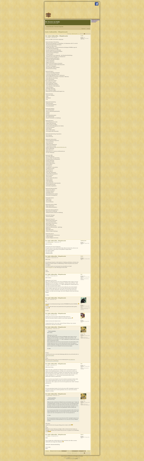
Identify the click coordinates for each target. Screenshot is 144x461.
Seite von (74, 33)
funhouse (82, 434)
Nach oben (89, 254)
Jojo (48, 299)
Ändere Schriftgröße (89, 26)
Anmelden (88, 28)
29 (80, 33)
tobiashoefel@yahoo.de (61, 147)
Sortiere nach (69, 450)
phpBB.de (76, 458)
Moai (48, 275)
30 (81, 33)
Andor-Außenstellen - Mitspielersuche (56, 32)
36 (89, 33)
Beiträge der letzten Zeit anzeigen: (55, 450)
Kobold (48, 257)
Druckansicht (87, 26)
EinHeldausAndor (50, 242)
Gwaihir (48, 37)
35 (88, 33)
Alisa (81, 318)
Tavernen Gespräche (58, 26)
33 (85, 33)
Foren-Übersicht (50, 26)
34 (87, 33)
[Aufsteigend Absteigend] (82, 450)
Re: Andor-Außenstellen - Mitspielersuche (57, 36)
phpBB (68, 457)
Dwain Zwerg (49, 328)
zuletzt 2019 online (50, 355)
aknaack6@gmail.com (50, 267)
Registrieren (83, 28)
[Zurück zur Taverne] (48, 14)
